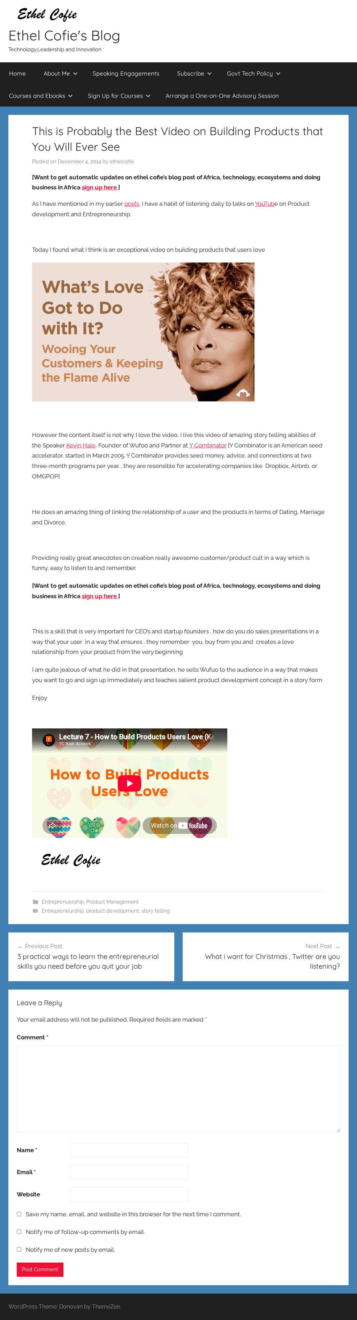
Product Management (112, 902)
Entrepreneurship (63, 911)
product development (112, 911)
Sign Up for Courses (115, 95)
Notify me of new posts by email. (70, 1249)
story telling (156, 911)
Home (17, 73)
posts (131, 203)
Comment (32, 1037)
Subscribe (190, 73)
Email (26, 1172)
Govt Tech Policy (250, 73)
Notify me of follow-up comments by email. (85, 1231)
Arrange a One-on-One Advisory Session (222, 95)
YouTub (264, 203)
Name (27, 1150)
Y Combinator (208, 445)
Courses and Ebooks (37, 95)
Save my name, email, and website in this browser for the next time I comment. (133, 1214)
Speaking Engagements (126, 73)
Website (28, 1194)
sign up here (100, 187)
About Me (57, 73)
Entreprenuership (63, 902)
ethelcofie (122, 161)
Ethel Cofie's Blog (64, 35)
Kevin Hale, (81, 445)
